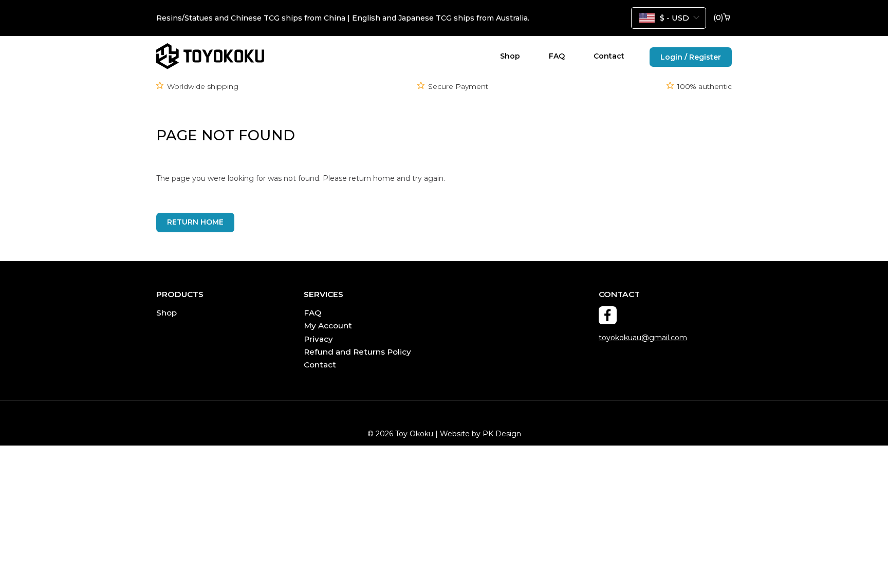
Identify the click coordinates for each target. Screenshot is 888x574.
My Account (328, 325)
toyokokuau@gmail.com (643, 338)
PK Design (502, 433)
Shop (510, 56)
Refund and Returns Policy (357, 352)
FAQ (557, 56)
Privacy (318, 339)
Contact (609, 56)
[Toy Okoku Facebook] (608, 315)
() (718, 17)
